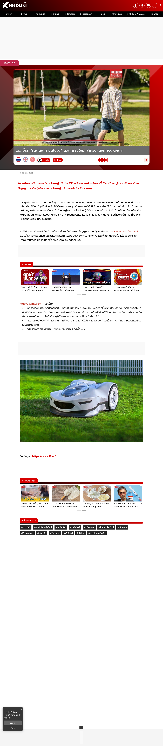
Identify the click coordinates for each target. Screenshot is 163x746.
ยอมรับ (12, 723)
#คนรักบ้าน (61, 527)
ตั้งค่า (13, 728)
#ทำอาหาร (54, 533)
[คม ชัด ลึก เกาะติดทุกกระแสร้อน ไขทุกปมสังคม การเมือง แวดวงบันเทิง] (81, 5)
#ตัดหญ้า (41, 533)
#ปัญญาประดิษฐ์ (106, 527)
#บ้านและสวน (27, 533)
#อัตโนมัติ (68, 533)
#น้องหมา (122, 527)
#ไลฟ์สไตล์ (75, 527)
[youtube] (148, 5)
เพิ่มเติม (7, 718)
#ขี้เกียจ (80, 533)
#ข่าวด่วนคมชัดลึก (96, 533)
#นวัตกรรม (89, 527)
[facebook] (135, 5)
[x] (142, 5)
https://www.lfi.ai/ (44, 456)
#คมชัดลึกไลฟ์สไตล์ (43, 527)
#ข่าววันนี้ (25, 527)
